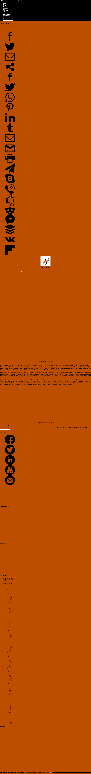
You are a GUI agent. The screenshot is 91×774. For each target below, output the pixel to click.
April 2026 (5, 593)
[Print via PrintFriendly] (10, 162)
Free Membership (7, 15)
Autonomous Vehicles (8, 522)
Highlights (5, 11)
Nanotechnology (7, 520)
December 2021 (6, 646)
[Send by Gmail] (10, 152)
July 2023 (5, 627)
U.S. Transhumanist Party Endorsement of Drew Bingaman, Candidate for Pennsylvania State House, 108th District (29, 560)
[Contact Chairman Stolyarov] (10, 484)
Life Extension (6, 508)
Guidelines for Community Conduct (8, 498)
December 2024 (6, 610)
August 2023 (6, 626)
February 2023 (6, 632)
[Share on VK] (10, 244)
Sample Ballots (6, 754)
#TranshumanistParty (19, 541)
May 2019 (5, 685)
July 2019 (5, 683)
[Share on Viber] (10, 193)
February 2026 (6, 594)
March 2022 (5, 642)
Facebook (5, 16)
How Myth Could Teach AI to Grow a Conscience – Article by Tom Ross (19, 565)
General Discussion (7, 740)
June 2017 (5, 714)
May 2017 (5, 716)
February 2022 (6, 644)
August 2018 (6, 697)
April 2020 (5, 671)
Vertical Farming (7, 529)
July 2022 (5, 640)
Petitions (5, 747)
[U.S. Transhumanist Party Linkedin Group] (10, 464)
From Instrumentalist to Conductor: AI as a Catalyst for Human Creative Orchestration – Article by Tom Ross (27, 570)
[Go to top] (51, 772)
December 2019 (6, 676)
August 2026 (6, 588)
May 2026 (5, 592)
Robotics (5, 515)
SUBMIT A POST (4, 500)
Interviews (5, 744)
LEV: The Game (3, 503)
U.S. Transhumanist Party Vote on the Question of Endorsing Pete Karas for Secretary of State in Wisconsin (27, 559)
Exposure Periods (7, 737)
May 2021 (5, 655)
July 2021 (5, 652)
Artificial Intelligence (8, 510)
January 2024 (6, 622)
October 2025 (6, 599)
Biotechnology (6, 517)
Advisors (5, 9)
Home (4, 3)
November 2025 (6, 598)
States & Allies (6, 14)
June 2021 (5, 654)
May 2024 (5, 618)
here (48, 425)
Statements (5, 756)
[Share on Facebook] (10, 41)
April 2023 (5, 630)
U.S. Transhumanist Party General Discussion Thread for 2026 (26, 578)
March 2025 (5, 606)
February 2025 (6, 607)
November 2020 (6, 663)
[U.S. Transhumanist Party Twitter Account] (10, 454)
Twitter (4, 18)
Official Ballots (6, 746)
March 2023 (5, 631)
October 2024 (6, 612)
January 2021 (6, 660)
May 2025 (5, 605)
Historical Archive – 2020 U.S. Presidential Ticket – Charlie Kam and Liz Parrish (19, 767)
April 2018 (5, 702)
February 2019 (6, 689)
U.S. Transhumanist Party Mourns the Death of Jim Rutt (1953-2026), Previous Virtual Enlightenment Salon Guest (28, 555)
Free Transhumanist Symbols (7, 495)
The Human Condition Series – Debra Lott (15, 26)
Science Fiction (6, 755)
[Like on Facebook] (10, 203)
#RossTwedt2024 (47, 541)
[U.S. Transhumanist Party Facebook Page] (10, 444)
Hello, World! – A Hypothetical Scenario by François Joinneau (17, 553)
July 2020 (5, 668)
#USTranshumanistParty (8, 541)
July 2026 (5, 589)
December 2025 (6, 597)
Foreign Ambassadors (8, 739)
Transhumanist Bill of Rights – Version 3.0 (10, 490)
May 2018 (5, 700)
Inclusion (5, 742)
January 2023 (6, 634)
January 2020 (6, 675)
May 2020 (5, 670)
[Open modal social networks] (10, 71)
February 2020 (6, 674)
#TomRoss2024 (39, 541)
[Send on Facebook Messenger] (10, 223)
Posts (4, 4)
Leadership (5, 8)
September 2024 (6, 613)
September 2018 (6, 695)
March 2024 (5, 620)
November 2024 (6, 611)
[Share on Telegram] (10, 173)
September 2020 (6, 665)
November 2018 (6, 693)
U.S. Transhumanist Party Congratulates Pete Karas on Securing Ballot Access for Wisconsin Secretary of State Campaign (30, 551)
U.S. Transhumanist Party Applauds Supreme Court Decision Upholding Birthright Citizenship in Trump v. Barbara (28, 550)
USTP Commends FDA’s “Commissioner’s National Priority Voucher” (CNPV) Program (22, 546)
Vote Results (5, 760)
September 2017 (6, 710)
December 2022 (6, 635)
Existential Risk (6, 534)
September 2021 (6, 650)
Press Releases (6, 751)
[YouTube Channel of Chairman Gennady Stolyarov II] (10, 474)
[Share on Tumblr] (10, 132)
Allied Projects (6, 728)
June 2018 (5, 699)
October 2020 (6, 664)
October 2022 (6, 637)
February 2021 (6, 659)
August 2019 (6, 681)
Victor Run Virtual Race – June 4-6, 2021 (9, 764)
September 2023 (6, 625)
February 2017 (6, 719)
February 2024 (6, 621)
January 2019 (6, 690)
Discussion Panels (7, 735)
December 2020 (6, 661)
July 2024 (5, 616)
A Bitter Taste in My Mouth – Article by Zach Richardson (15, 548)
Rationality (5, 536)
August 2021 (6, 651)
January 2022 (6, 645)
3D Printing (6, 524)
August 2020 (6, 666)
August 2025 (6, 602)
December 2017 (6, 707)
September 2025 (6, 601)
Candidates (5, 10)
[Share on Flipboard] (10, 254)
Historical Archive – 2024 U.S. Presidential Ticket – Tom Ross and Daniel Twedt (20, 769)
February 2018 (6, 704)
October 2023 (6, 623)
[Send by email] (10, 61)
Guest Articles (6, 741)
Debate (4, 734)
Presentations (6, 750)
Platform (5, 6)
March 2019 (5, 688)
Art (3, 731)
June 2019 (5, 684)
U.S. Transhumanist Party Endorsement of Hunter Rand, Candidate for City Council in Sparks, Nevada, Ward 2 (27, 571)
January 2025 (6, 608)
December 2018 (6, 692)
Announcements (6, 730)
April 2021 (5, 656)
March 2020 (5, 673)
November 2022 (6, 636)
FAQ (4, 13)
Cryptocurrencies (7, 527)
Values (4, 5)
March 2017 (5, 718)
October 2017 (6, 709)
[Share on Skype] (10, 183)
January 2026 (6, 596)
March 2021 (5, 657)
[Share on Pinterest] (10, 112)
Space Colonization (7, 513)
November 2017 (6, 708)
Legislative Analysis (7, 745)
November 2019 (6, 678)
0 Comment (18, 29)
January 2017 (6, 721)
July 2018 (5, 698)
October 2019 (6, 679)
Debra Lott (12, 29)
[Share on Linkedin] (10, 122)
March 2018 (5, 703)
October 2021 (6, 649)
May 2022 (5, 641)
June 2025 (5, 603)
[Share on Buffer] (10, 234)
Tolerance (5, 757)
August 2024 (6, 615)
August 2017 (6, 712)
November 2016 (6, 723)
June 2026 (5, 591)
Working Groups (6, 761)
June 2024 (5, 617)
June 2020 (5, 669)
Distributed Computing (8, 736)
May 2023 (5, 628)
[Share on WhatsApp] (10, 102)
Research (5, 752)
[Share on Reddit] (10, 213)
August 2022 (6, 639)
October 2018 (6, 694)
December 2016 (6, 722)
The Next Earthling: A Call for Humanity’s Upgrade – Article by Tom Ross (19, 564)
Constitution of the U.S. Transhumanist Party (11, 487)
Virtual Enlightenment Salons (9, 759)
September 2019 (6, 680)
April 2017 (5, 717)
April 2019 (5, 686)
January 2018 (6, 705)
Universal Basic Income (8, 531)
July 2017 (5, 713)
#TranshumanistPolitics (29, 541)
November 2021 (6, 647)
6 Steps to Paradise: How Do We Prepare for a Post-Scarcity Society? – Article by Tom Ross (23, 569)
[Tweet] (10, 51)
